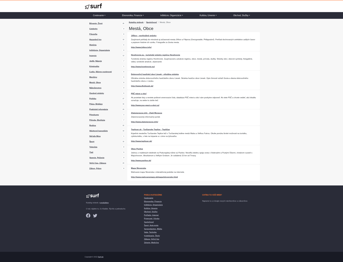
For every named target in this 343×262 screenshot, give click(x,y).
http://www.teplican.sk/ (141, 141)
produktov (104, 203)
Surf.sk (100, 257)
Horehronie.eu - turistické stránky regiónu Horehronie (155, 55)
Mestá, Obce (95, 82)
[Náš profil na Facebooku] (88, 215)
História (92, 45)
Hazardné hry (95, 39)
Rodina (92, 125)
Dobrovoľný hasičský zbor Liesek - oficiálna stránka (155, 74)
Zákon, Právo (95, 168)
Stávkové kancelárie (98, 131)
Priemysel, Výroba (151, 219)
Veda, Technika (150, 232)
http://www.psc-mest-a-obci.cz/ (145, 105)
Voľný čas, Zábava (97, 163)
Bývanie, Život (95, 23)
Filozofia (93, 34)
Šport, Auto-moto (151, 225)
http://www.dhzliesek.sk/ (142, 86)
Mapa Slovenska (138, 168)
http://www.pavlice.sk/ (141, 160)
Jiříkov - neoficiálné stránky (143, 36)
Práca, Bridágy (96, 104)
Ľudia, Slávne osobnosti (100, 72)
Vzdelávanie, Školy (152, 236)
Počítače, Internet (151, 215)
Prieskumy (94, 115)
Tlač (91, 152)
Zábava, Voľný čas (151, 239)
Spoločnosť (151, 22)
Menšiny (93, 77)
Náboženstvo (95, 88)
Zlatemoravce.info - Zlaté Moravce (146, 113)
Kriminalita (94, 66)
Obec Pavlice (137, 149)
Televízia (93, 147)
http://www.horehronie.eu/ (143, 67)
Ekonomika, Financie (132, 15)
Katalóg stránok (136, 22)
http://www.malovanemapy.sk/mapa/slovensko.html (154, 177)
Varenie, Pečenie (96, 158)
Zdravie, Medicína (151, 243)
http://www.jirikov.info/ (141, 47)
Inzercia (92, 56)
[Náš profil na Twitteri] (95, 215)
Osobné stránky (96, 93)
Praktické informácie (98, 109)
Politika (92, 98)
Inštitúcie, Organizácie (170, 15)
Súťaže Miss (95, 136)
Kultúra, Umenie (207, 15)
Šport (91, 141)
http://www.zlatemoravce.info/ (144, 122)
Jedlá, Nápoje (95, 61)
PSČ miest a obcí (138, 94)
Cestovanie (98, 15)
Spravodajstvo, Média (153, 229)
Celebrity (93, 29)
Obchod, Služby (240, 15)
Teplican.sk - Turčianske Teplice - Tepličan (150, 129)
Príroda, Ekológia (97, 120)
